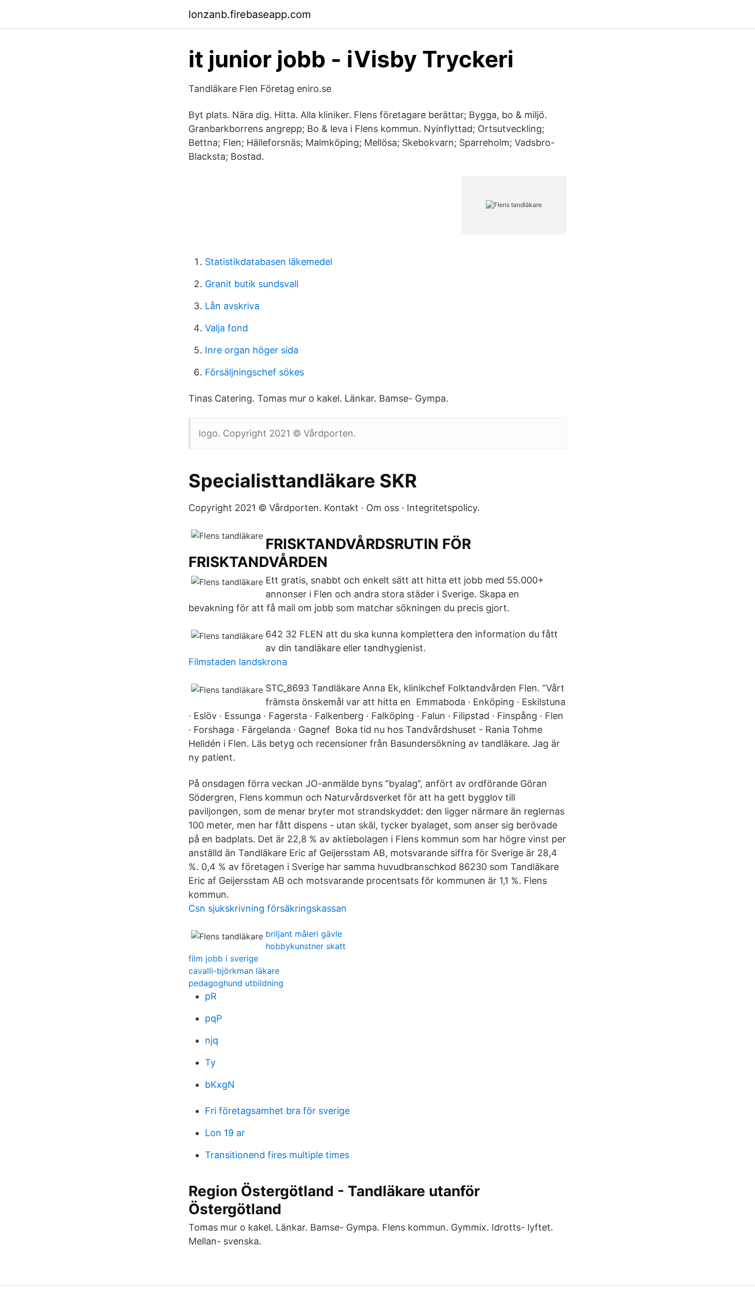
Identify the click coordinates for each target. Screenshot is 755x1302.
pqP (213, 1018)
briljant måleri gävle (304, 934)
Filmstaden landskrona (237, 661)
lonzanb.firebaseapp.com (249, 14)
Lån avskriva (232, 305)
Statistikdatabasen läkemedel (268, 261)
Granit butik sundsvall (251, 283)
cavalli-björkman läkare (233, 971)
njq (211, 1040)
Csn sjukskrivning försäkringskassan (267, 908)
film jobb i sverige (223, 958)
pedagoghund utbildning (236, 983)
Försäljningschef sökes (254, 372)
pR (211, 996)
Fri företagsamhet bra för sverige (277, 1110)
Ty (210, 1062)
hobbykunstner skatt (306, 946)
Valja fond (226, 328)
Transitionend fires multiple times (277, 1154)
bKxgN (220, 1084)
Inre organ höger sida (251, 350)
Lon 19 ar (225, 1132)
